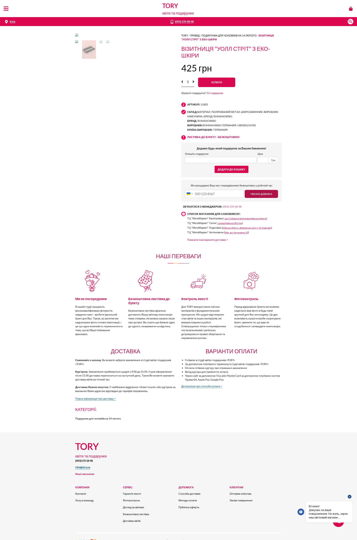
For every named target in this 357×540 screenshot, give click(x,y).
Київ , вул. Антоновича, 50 (236, 232)
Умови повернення (241, 500)
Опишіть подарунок (196, 153)
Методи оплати (187, 500)
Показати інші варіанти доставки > (207, 239)
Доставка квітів (131, 520)
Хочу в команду (84, 500)
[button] (350, 21)
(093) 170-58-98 (184, 21)
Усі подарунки (215, 92)
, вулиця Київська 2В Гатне (229, 223)
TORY (184, 35)
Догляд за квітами (133, 507)
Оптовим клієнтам (240, 493)
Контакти (80, 493)
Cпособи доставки (189, 493)
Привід (195, 35)
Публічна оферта (188, 507)
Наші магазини (84, 473)
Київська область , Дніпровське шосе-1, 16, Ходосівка (246, 228)
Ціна (260, 153)
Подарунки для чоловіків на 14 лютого (229, 35)
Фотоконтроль (131, 500)
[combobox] (189, 194)
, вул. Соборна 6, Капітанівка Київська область (245, 218)
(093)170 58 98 (84, 460)
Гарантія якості (132, 493)
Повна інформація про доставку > (95, 398)
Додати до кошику (231, 169)
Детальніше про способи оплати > (201, 386)
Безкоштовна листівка (136, 514)
